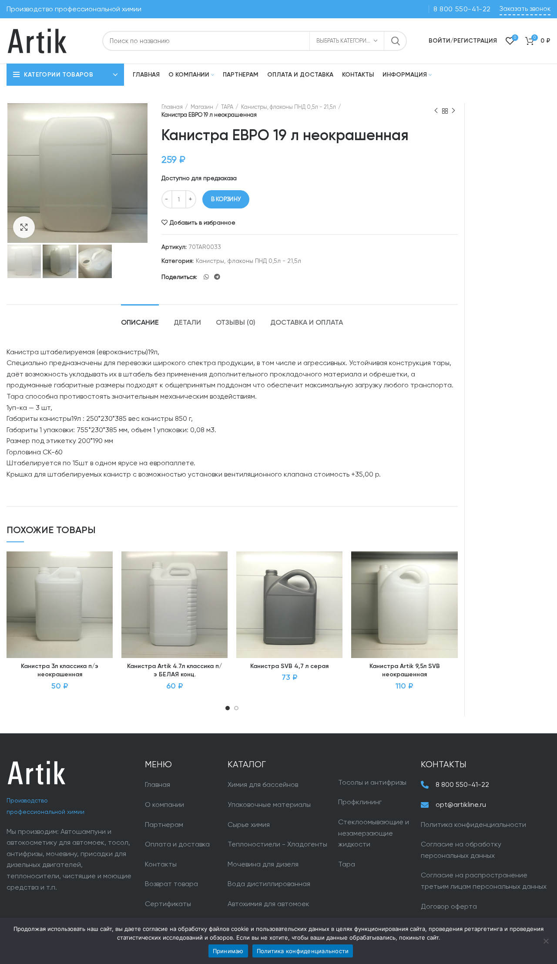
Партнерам (164, 824)
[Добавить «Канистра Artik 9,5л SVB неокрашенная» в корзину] (451, 585)
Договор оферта (449, 906)
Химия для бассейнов (263, 784)
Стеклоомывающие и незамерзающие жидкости (373, 833)
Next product (453, 111)
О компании (164, 804)
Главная (172, 107)
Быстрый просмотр (106, 605)
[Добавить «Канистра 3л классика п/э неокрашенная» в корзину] (106, 585)
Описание (140, 322)
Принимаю (228, 950)
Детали (187, 322)
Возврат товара (171, 884)
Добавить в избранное (202, 222)
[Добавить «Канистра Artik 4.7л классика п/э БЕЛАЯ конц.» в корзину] (221, 585)
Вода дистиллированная (269, 884)
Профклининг (360, 802)
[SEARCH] (395, 41)
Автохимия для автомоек (268, 904)
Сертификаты (168, 904)
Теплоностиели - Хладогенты (277, 844)
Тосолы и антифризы (372, 782)
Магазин (202, 107)
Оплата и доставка (177, 844)
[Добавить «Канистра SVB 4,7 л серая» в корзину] (336, 585)
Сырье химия (249, 824)
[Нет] (546, 941)
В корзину (226, 199)
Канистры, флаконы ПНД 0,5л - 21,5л (288, 107)
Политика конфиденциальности (473, 824)
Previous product (436, 111)
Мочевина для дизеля (263, 864)
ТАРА (227, 107)
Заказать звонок (525, 9)
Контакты (161, 864)
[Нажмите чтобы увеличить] (24, 227)
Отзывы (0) (235, 322)
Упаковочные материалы (269, 804)
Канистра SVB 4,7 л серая (289, 666)
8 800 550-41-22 (462, 9)
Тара (346, 864)
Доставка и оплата (306, 322)
